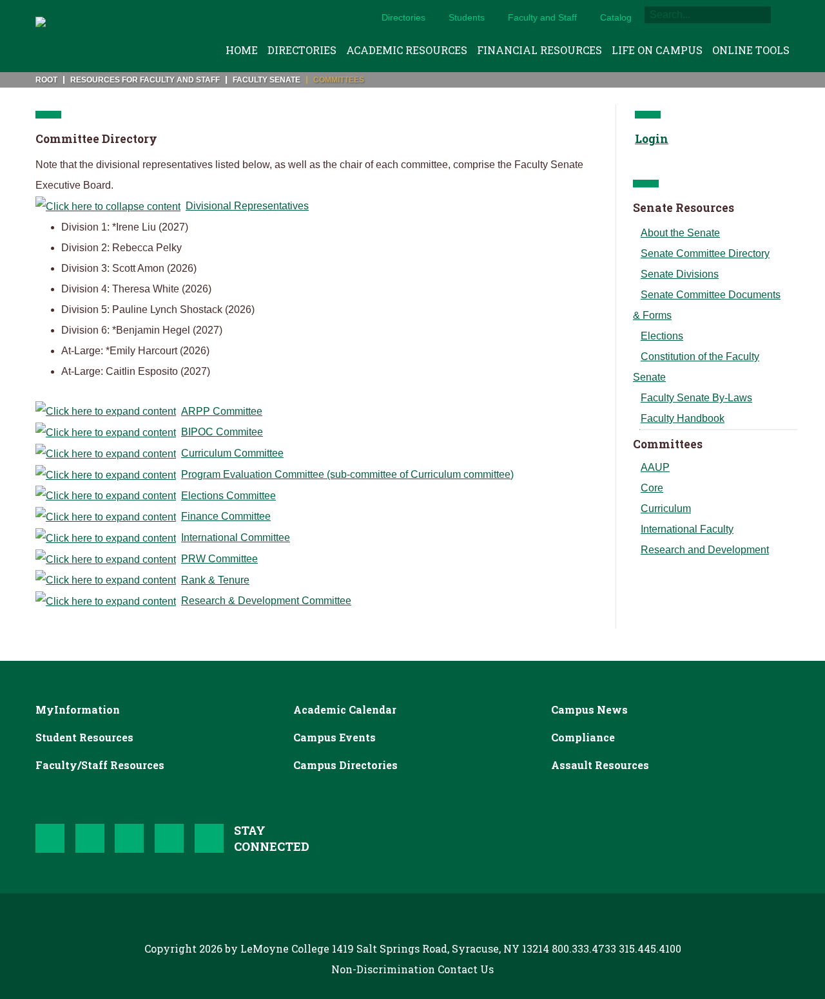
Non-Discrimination (383, 969)
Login (651, 138)
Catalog (616, 17)
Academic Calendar (344, 709)
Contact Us (466, 969)
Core (652, 487)
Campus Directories (345, 765)
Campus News (589, 709)
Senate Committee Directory (705, 253)
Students (467, 17)
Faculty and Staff (542, 17)
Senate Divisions (680, 274)
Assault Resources (600, 765)
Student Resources (84, 737)
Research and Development (705, 549)
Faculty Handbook (682, 418)
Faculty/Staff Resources (99, 765)
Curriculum (666, 508)
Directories (403, 17)
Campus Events (334, 737)
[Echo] (52, 36)
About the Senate (680, 232)
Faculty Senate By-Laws (696, 397)
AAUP (655, 467)
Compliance (583, 737)
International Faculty (687, 529)
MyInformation (77, 709)
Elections (662, 335)
